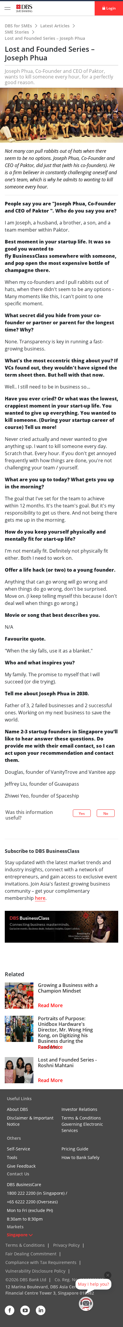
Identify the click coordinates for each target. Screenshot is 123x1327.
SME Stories (17, 32)
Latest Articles (55, 26)
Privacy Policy (66, 1245)
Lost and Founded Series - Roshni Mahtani (67, 1062)
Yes (82, 813)
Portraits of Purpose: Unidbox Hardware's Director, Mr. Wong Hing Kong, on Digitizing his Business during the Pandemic (65, 1033)
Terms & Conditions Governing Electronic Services (82, 1124)
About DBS (17, 1109)
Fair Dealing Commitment (30, 1254)
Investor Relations (79, 1109)
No (105, 813)
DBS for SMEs (19, 26)
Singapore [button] (17, 1235)
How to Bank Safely (80, 1157)
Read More (50, 1005)
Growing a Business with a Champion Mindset (68, 988)
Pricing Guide (74, 1149)
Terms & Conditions (25, 1245)
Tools (12, 1157)
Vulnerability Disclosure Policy (35, 1271)
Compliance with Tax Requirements (40, 1262)
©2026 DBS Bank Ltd (25, 1279)
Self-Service (18, 1149)
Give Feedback (21, 1166)
